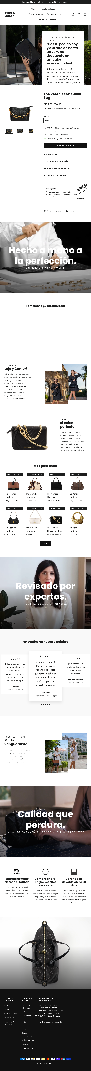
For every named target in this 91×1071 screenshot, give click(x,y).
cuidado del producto (57, 168)
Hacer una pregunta (55, 175)
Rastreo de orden (54, 14)
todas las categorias (49, 9)
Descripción (51, 154)
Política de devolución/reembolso (28, 1013)
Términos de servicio (26, 1027)
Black (47, 120)
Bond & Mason (9, 14)
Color (47, 116)
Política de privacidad (26, 1006)
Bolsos (7, 1009)
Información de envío (56, 161)
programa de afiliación (9, 1023)
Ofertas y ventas (36, 14)
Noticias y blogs (10, 1017)
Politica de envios (26, 1020)
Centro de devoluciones (45, 19)
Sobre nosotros (27, 1048)
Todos (45, 543)
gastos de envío (52, 108)
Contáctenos (26, 1044)
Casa (33, 9)
